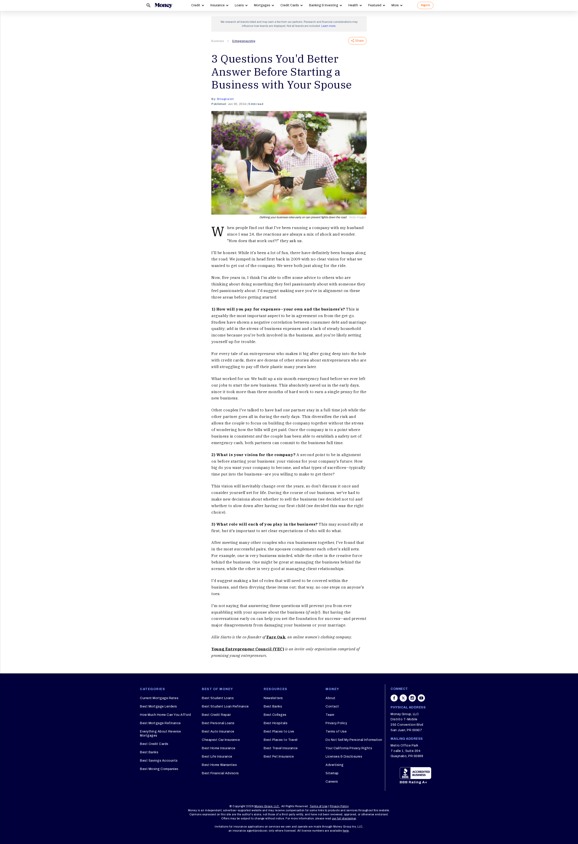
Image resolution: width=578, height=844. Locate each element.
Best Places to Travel (281, 740)
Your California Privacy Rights (349, 748)
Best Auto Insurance (218, 731)
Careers (332, 781)
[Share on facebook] (394, 698)
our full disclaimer (344, 818)
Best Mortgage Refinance (160, 723)
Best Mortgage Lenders (158, 706)
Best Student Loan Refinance (225, 706)
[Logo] (163, 5)
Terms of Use (336, 731)
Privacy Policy (336, 723)
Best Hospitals (275, 723)
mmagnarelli (225, 99)
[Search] (148, 5)
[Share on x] (403, 698)
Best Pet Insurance (279, 756)
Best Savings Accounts (159, 760)
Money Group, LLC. (267, 806)
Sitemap (332, 773)
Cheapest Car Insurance (221, 740)
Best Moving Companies (159, 769)
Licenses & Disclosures (344, 756)
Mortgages (262, 5)
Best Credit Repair (216, 714)
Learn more (328, 26)
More (395, 5)
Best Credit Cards (154, 744)
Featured (374, 5)
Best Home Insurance (218, 748)
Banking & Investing (323, 5)
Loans (239, 5)
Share (359, 40)
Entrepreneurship (243, 41)
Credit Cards (289, 5)
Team (330, 714)
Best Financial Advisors (220, 773)
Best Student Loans (218, 698)
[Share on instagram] (412, 698)
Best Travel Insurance (281, 748)
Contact (332, 706)
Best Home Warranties (219, 765)
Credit (195, 5)
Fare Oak (275, 637)
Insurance (217, 5)
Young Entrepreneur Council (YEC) (247, 649)
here (346, 830)
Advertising (335, 765)
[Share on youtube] (421, 698)
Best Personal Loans (218, 723)
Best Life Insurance (217, 756)
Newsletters (273, 698)
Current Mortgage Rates (159, 698)
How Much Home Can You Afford (165, 714)
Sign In (425, 5)
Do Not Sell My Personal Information (354, 740)
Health (353, 5)
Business (217, 41)
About (331, 698)
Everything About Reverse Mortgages (160, 733)
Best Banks (149, 752)
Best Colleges (275, 714)
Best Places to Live (279, 731)
